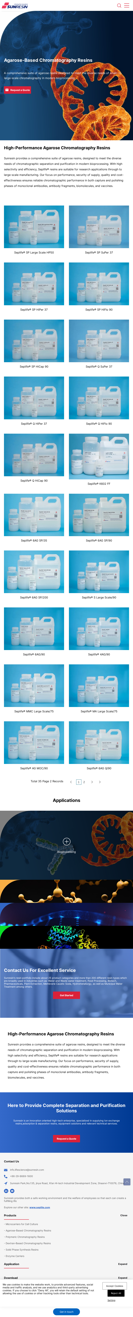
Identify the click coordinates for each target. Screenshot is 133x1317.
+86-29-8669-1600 (21, 1176)
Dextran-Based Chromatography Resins (28, 1243)
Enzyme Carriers (15, 1256)
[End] (100, 782)
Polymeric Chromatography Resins (25, 1236)
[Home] (71, 782)
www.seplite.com (39, 1207)
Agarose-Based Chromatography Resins (28, 1230)
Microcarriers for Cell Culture (22, 1224)
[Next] (92, 782)
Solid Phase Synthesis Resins (22, 1249)
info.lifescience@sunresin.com (27, 1169)
